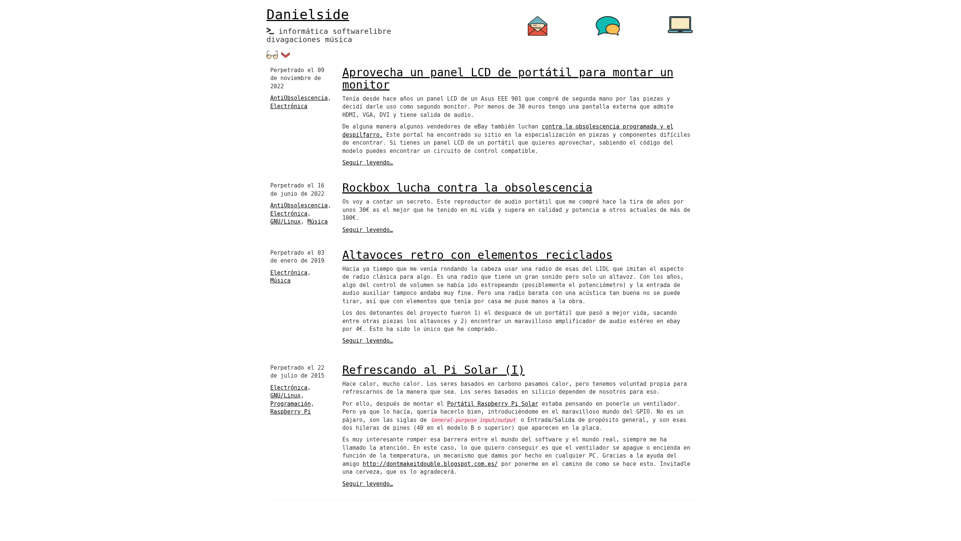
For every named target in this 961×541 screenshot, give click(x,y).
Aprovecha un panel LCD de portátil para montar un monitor (507, 79)
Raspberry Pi (290, 412)
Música (317, 222)
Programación (290, 404)
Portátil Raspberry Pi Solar (492, 404)
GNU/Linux (285, 222)
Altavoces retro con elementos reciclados (477, 255)
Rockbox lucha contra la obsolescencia (467, 188)
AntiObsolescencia (299, 98)
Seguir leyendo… (367, 163)
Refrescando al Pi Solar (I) (433, 370)
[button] (285, 55)
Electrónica (288, 106)
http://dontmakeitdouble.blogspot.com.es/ (430, 464)
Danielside (308, 14)
